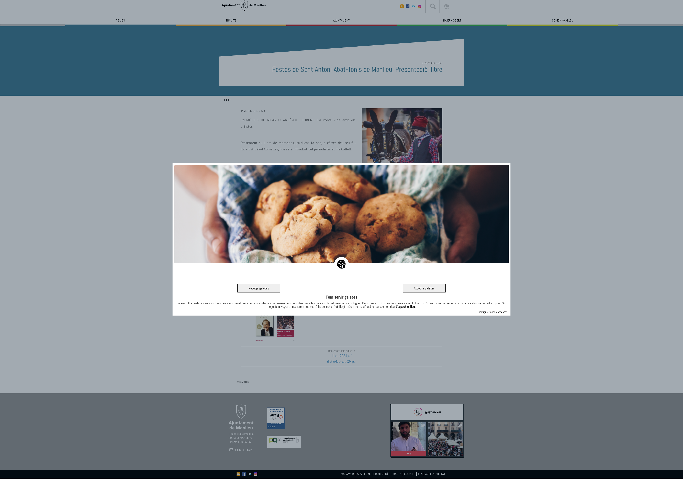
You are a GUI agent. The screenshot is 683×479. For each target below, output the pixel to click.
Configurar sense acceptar (492, 312)
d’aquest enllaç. (405, 306)
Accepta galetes (424, 288)
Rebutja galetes (258, 288)
